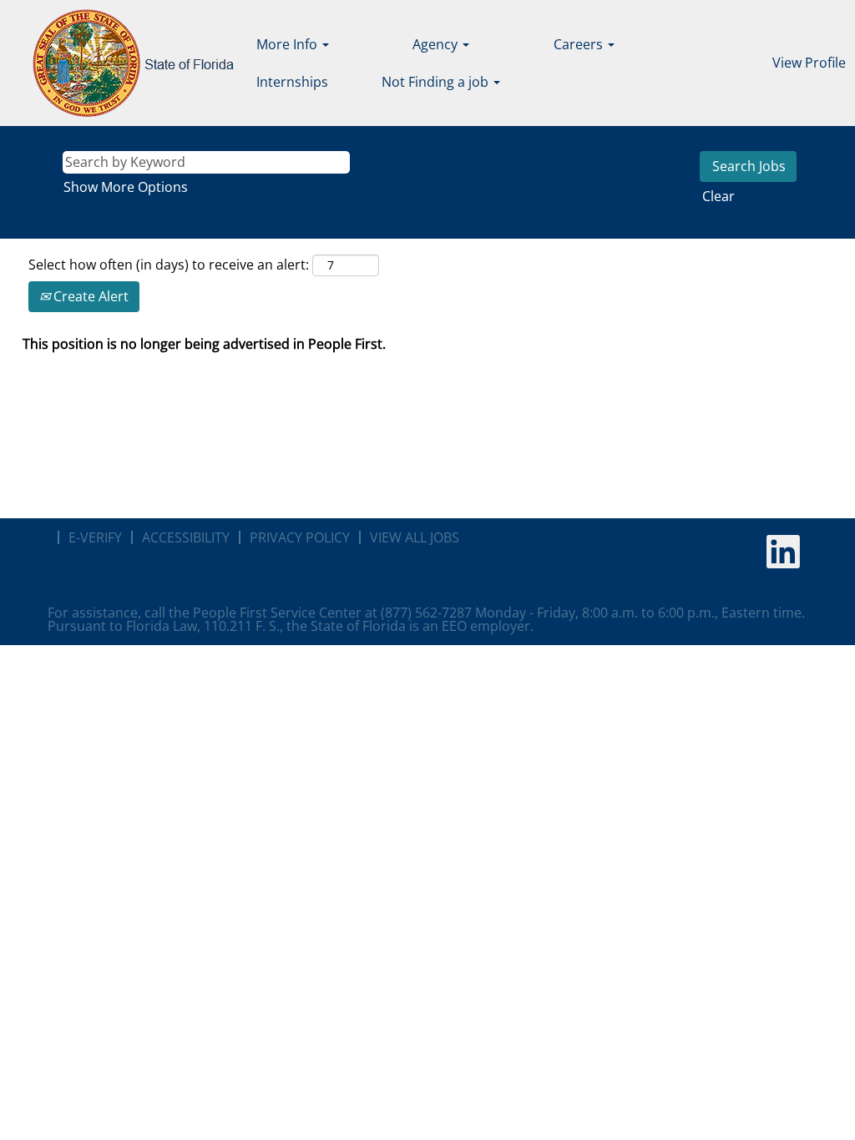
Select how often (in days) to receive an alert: (168, 264)
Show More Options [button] (125, 187)
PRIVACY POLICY (300, 537)
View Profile (809, 62)
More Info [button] (288, 44)
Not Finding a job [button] (437, 82)
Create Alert (89, 296)
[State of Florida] (121, 63)
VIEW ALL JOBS (414, 537)
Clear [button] (718, 196)
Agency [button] (436, 44)
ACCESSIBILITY (186, 537)
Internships (292, 82)
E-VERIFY (95, 537)
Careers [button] (580, 44)
